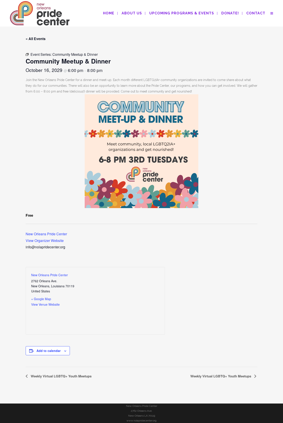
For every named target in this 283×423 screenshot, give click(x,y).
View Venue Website (45, 304)
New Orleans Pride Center (46, 233)
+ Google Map (41, 299)
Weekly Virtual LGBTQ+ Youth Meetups (61, 376)
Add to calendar (48, 350)
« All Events (36, 38)
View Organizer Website (45, 240)
